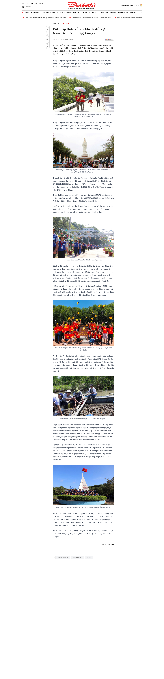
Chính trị (28, 12)
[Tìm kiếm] (27, 3)
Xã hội (43, 12)
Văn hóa (55, 12)
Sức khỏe (69, 12)
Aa (47, 29)
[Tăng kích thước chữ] (48, 32)
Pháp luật (76, 12)
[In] (47, 47)
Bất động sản (103, 12)
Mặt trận (36, 12)
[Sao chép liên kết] (47, 43)
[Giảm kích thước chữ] (48, 27)
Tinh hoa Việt (92, 12)
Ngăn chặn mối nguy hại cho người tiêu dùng (85, 18)
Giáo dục (62, 12)
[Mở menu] (23, 3)
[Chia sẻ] (162, 676)
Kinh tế (48, 12)
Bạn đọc (84, 12)
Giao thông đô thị (132, 12)
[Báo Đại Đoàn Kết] (82, 5)
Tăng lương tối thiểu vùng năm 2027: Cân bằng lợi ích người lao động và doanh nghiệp (133, 18)
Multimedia (121, 12)
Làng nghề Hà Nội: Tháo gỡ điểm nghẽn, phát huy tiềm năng (45, 18)
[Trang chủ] (23, 13)
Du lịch (65, 24)
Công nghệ (112, 12)
